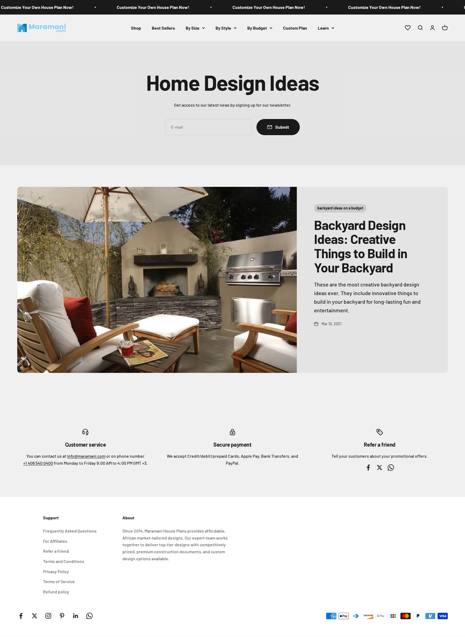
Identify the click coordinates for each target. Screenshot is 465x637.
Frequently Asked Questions (70, 530)
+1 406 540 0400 (38, 463)
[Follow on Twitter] (34, 616)
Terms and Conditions (63, 561)
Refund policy (56, 591)
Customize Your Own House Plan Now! (37, 7)
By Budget (257, 27)
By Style (223, 27)
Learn (323, 27)
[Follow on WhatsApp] (89, 616)
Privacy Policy (56, 571)
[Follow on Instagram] (48, 616)
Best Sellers (163, 27)
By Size (192, 27)
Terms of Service (59, 581)
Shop (136, 27)
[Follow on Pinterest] (62, 616)
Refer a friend (56, 551)
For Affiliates (55, 541)
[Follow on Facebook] (20, 616)
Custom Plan (295, 27)
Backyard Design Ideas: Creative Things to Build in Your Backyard (360, 246)
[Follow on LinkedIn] (75, 616)
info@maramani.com (86, 455)
